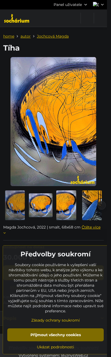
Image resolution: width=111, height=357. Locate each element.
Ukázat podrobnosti (55, 347)
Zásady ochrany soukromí (55, 320)
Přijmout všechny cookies (55, 334)
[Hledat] (87, 18)
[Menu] (100, 18)
